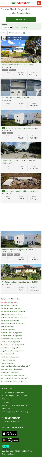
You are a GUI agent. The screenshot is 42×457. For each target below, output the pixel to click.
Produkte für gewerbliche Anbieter (14, 396)
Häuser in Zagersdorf (8, 329)
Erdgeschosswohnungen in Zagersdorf (14, 317)
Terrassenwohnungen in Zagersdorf (13, 323)
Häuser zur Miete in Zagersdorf (11, 333)
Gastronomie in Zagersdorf (10, 372)
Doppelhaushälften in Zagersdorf (12, 351)
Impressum (6, 402)
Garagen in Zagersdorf (8, 360)
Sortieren (3, 33)
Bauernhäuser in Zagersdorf (10, 342)
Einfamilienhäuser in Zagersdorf (11, 339)
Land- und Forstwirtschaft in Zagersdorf (14, 378)
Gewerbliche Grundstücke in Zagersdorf (14, 381)
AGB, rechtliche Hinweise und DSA (14, 405)
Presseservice (7, 399)
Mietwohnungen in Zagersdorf (11, 308)
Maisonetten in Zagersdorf (10, 320)
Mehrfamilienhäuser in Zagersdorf (12, 345)
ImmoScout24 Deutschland (12, 422)
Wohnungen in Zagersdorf (9, 305)
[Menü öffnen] (2, 3)
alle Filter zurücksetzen (21, 27)
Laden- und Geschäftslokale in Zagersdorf (15, 366)
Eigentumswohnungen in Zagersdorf (13, 311)
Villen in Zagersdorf (7, 354)
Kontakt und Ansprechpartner (13, 392)
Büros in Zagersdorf (7, 363)
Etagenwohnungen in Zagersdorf (12, 314)
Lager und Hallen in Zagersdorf (11, 369)
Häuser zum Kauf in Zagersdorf (11, 336)
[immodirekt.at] (20, 3)
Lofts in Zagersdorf (7, 326)
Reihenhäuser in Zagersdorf (10, 348)
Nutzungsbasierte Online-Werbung (15, 412)
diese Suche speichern (21, 13)
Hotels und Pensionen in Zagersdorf (13, 375)
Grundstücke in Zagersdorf (10, 357)
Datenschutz (6, 409)
